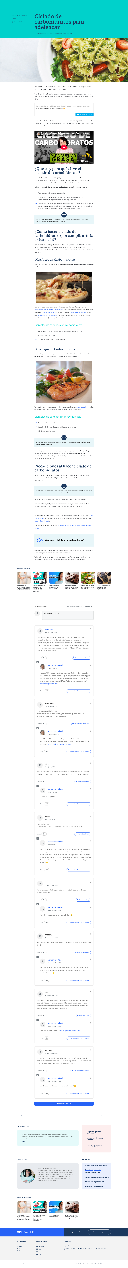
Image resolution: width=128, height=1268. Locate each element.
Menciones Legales (22, 1264)
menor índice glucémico (49, 312)
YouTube (41, 1252)
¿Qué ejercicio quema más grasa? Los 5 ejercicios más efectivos (104, 583)
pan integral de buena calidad (47, 315)
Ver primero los (73, 607)
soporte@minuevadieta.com (70, 1031)
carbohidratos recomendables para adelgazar (48, 310)
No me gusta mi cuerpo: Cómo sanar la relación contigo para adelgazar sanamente (24, 583)
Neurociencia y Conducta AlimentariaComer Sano (93, 1171)
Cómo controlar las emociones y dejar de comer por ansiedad (72, 583)
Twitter (40, 1255)
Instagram (41, 1249)
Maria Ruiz (49, 630)
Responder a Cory (84, 900)
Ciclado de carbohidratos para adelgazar (59, 22)
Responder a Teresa (83, 834)
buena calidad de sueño (41, 521)
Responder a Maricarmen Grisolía (79, 691)
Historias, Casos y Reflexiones (94, 1182)
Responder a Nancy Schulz (81, 1071)
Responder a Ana (84, 1015)
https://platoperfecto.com (49, 684)
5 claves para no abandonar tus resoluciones (56, 583)
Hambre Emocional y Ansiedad (94, 1186)
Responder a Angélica (82, 952)
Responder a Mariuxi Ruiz (81, 724)
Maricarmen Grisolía (55, 789)
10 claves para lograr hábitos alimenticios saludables (88, 583)
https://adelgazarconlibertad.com (59, 744)
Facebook (41, 1246)
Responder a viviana (83, 781)
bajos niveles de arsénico (78, 312)
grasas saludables (81, 407)
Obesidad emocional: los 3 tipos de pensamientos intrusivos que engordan (40, 583)
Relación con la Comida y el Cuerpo (96, 1165)
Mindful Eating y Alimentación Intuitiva (97, 1177)
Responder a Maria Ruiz (82, 658)
